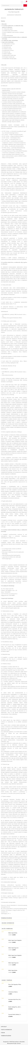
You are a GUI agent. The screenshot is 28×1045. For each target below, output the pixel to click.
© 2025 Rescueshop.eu (14, 1041)
